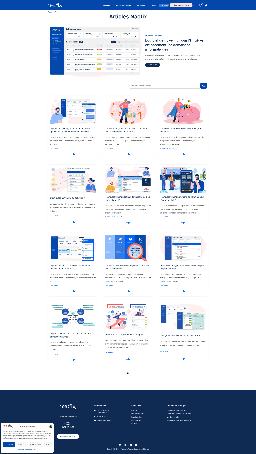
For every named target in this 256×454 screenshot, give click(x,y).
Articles (164, 5)
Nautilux (124, 449)
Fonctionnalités (123, 5)
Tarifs (153, 5)
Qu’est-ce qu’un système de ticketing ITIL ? (125, 334)
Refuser (22, 444)
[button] (51, 427)
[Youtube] (136, 444)
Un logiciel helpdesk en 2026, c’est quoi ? (180, 335)
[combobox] (164, 86)
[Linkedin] (119, 444)
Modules (106, 5)
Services (141, 5)
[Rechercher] (203, 86)
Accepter (9, 444)
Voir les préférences (40, 444)
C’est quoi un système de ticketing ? (67, 198)
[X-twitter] (125, 444)
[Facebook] (130, 444)
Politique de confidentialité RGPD (27, 449)
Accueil (50, 12)
